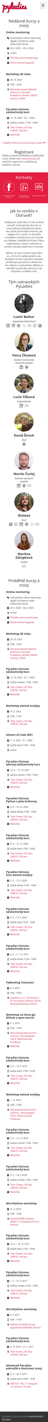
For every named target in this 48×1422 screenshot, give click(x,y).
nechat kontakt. (29, 158)
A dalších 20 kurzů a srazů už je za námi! (23, 142)
